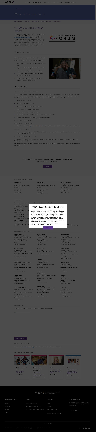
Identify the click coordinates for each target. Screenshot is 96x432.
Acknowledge (48, 228)
